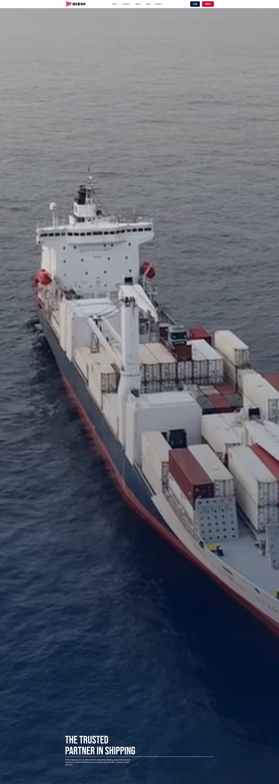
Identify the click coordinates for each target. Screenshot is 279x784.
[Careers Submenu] (163, 4)
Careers (158, 4)
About (137, 4)
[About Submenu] (142, 4)
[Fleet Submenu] (118, 4)
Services (126, 4)
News (148, 4)
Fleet (114, 4)
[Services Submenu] (131, 4)
